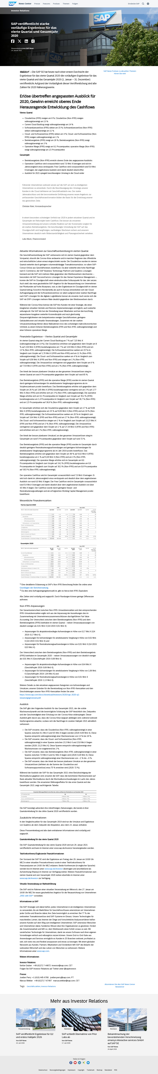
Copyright (81, 1070)
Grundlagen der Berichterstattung (34, 588)
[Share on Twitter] (19, 42)
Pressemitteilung (17, 48)
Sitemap (99, 1070)
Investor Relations (20, 11)
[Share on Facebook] (12, 42)
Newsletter (108, 1070)
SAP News (30, 48)
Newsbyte (67, 1029)
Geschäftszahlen (33, 986)
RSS (115, 1070)
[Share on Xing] (33, 42)
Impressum (71, 1070)
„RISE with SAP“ (26, 896)
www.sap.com (43, 951)
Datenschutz (43, 1070)
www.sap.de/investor (54, 869)
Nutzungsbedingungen (57, 1070)
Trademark (90, 1070)
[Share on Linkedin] (26, 42)
